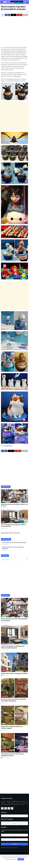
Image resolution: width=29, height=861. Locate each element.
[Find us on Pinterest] (12, 808)
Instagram (8, 81)
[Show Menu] (1, 2)
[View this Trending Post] (1, 675)
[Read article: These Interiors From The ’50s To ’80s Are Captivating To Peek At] (14, 742)
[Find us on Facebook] (2, 808)
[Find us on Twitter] (5, 808)
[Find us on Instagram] (8, 808)
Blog (3, 521)
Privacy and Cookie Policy (10, 859)
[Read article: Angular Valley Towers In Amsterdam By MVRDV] (14, 662)
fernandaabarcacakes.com (13, 79)
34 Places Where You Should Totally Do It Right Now (14, 542)
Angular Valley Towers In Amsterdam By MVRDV (14, 673)
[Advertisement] (14, 32)
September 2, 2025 (5, 528)
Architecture (5, 670)
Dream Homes (5, 501)
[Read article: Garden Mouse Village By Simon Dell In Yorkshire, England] (14, 715)
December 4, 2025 (5, 507)
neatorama (22, 81)
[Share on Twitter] (13, 15)
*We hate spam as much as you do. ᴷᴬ (9, 847)
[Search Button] (27, 2)
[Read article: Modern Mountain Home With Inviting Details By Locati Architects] (14, 496)
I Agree (21, 859)
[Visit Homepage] (16, 2)
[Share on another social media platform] (25, 15)
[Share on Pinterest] (19, 15)
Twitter (3, 81)
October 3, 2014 (5, 544)
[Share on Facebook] (7, 15)
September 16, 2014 (6, 550)
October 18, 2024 (6, 757)
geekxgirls (16, 81)
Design (3, 723)
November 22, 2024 (5, 730)
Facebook (23, 79)
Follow (15, 823)
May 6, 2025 (5, 675)
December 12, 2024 (5, 702)
